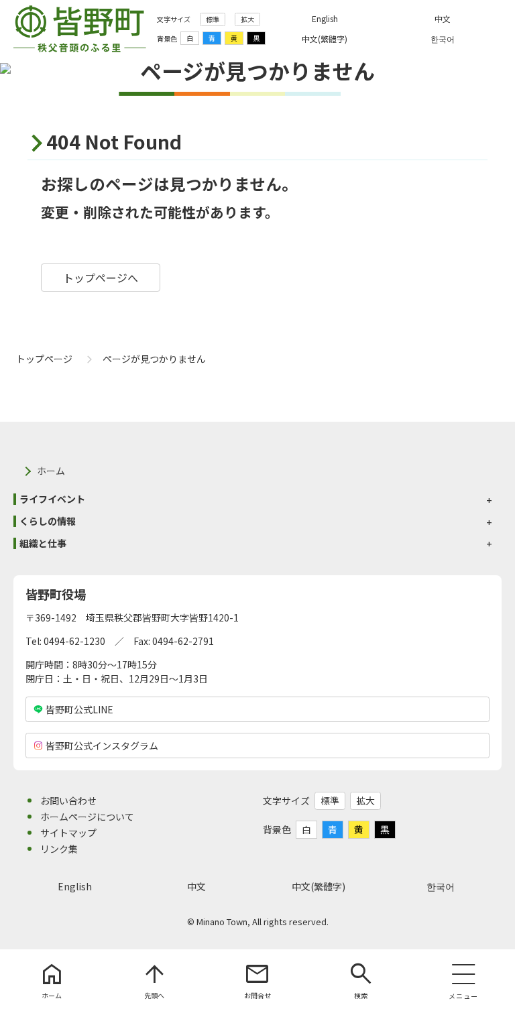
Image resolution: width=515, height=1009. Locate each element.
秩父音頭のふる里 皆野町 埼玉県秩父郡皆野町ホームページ (79, 28)
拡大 (247, 19)
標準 (212, 19)
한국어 (440, 886)
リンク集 (59, 848)
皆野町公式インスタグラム (102, 745)
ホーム (51, 470)
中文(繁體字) (318, 886)
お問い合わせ (68, 800)
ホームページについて (87, 816)
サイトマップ (68, 832)
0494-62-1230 (74, 641)
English (75, 886)
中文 (196, 886)
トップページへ (100, 278)
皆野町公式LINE (79, 709)
